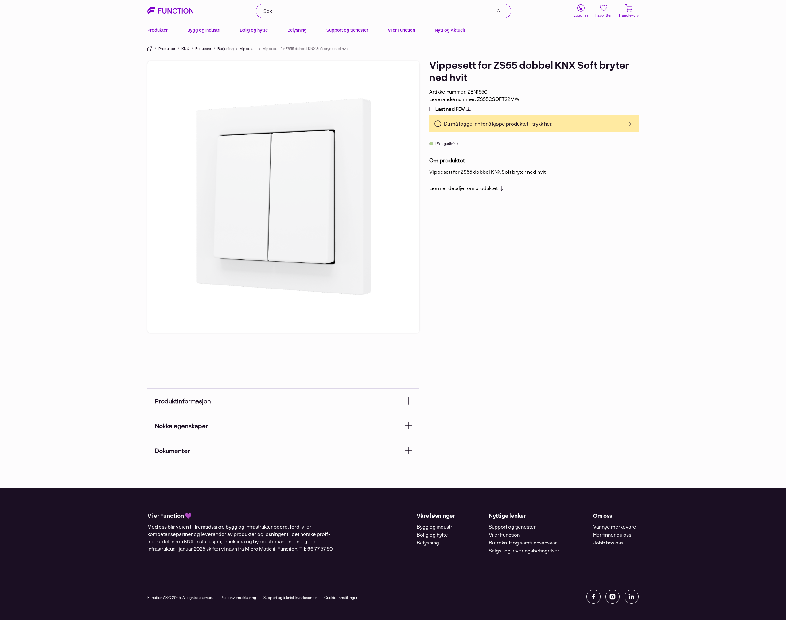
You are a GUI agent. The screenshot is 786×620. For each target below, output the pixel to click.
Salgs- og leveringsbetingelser (524, 550)
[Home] (149, 48)
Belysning (297, 30)
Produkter (157, 30)
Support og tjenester (347, 30)
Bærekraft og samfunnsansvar (523, 542)
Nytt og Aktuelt (450, 30)
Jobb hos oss (608, 542)
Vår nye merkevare (614, 526)
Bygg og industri (203, 30)
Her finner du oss (612, 534)
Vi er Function (401, 30)
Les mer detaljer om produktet (463, 188)
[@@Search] (499, 11)
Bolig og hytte (254, 30)
